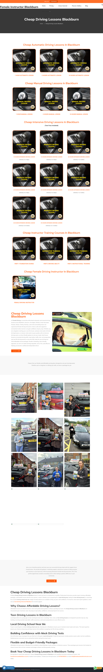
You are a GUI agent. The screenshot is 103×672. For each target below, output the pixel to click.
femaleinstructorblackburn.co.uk (19, 656)
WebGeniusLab (26, 669)
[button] (102, 5)
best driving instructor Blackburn (23, 601)
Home (41, 23)
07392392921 (54, 1)
